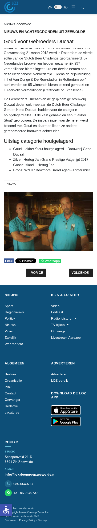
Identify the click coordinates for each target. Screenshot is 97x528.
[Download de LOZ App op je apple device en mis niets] (66, 410)
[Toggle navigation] (73, 7)
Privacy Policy (27, 520)
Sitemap (42, 520)
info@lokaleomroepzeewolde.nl (30, 474)
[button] (63, 318)
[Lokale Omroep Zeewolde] (11, 7)
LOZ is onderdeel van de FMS (22, 516)
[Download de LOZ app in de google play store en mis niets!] (66, 422)
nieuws (11, 183)
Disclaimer (11, 520)
